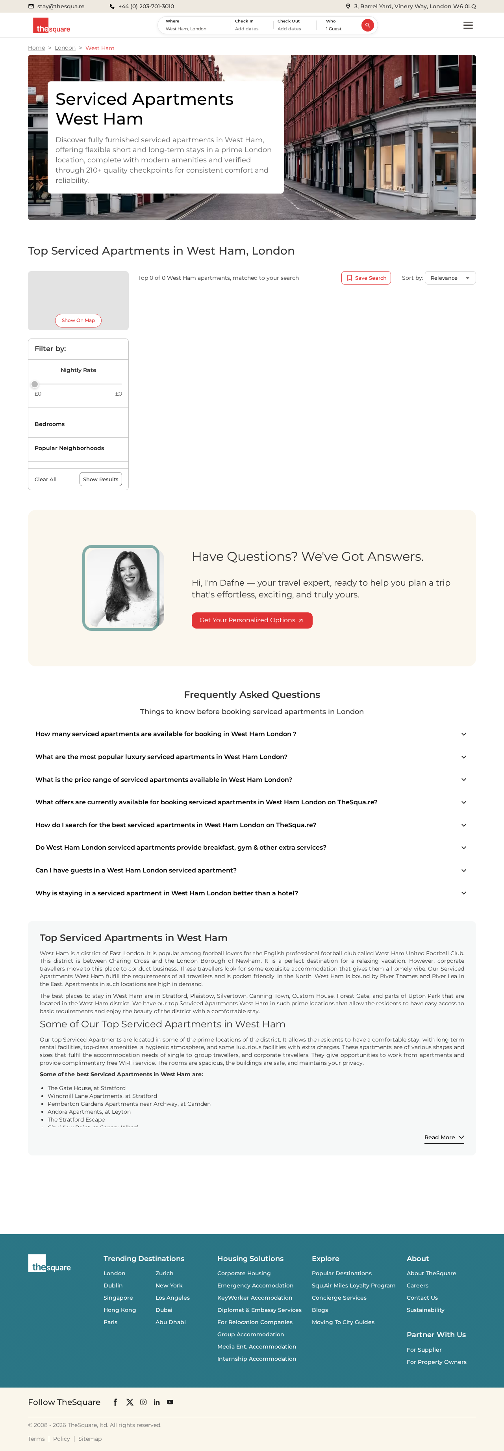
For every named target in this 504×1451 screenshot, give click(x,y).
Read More (439, 1137)
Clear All (46, 479)
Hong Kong (120, 1309)
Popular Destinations (342, 1273)
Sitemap (90, 1438)
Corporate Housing (244, 1273)
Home (36, 47)
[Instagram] (143, 1402)
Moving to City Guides (343, 1322)
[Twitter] (130, 1402)
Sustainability (426, 1309)
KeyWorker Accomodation (255, 1297)
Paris (110, 1322)
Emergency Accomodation (255, 1285)
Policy (61, 1438)
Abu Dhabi (171, 1322)
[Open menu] (468, 25)
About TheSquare (431, 1273)
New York (169, 1285)
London (65, 47)
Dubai (164, 1309)
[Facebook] (115, 1402)
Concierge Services (339, 1297)
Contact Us (422, 1297)
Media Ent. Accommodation (256, 1346)
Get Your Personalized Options (247, 620)
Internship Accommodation (256, 1358)
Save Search (371, 278)
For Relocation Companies (255, 1322)
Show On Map (78, 320)
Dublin (113, 1285)
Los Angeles (173, 1297)
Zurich (165, 1273)
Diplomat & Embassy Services (259, 1309)
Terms (36, 1438)
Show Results (101, 479)
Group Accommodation (250, 1334)
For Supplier (424, 1349)
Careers (417, 1285)
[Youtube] (170, 1402)
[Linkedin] (157, 1402)
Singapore (118, 1297)
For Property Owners (437, 1361)
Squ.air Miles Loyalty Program (354, 1285)
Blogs (320, 1309)
